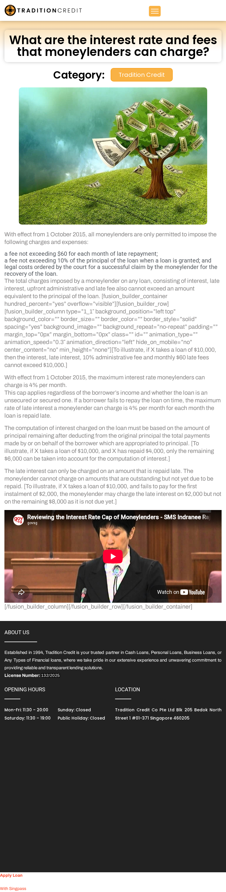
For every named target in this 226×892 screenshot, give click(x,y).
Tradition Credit (142, 75)
